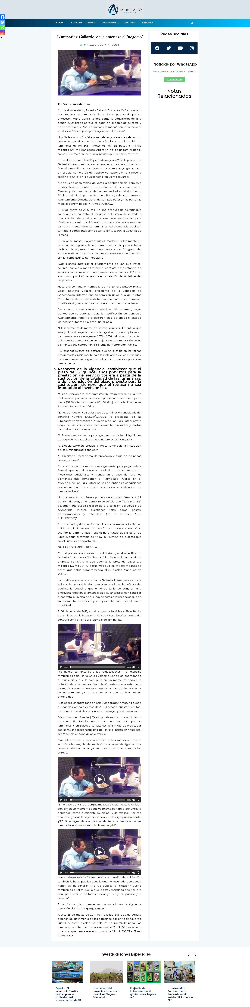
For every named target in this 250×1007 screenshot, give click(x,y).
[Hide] (1, 38)
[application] (99, 647)
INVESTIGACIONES (110, 23)
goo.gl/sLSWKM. (95, 908)
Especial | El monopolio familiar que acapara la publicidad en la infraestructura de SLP (68, 994)
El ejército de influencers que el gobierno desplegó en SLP (143, 993)
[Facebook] (2, 17)
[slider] (97, 667)
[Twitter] (2, 22)
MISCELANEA (129, 23)
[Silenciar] (133, 667)
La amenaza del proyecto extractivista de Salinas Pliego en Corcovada (106, 993)
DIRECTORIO (147, 23)
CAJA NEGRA (76, 23)
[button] (191, 23)
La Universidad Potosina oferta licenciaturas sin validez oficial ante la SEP (180, 994)
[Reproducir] (61, 667)
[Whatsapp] (2, 27)
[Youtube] (180, 48)
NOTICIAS (59, 23)
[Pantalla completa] (137, 667)
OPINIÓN (91, 23)
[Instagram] (2, 32)
